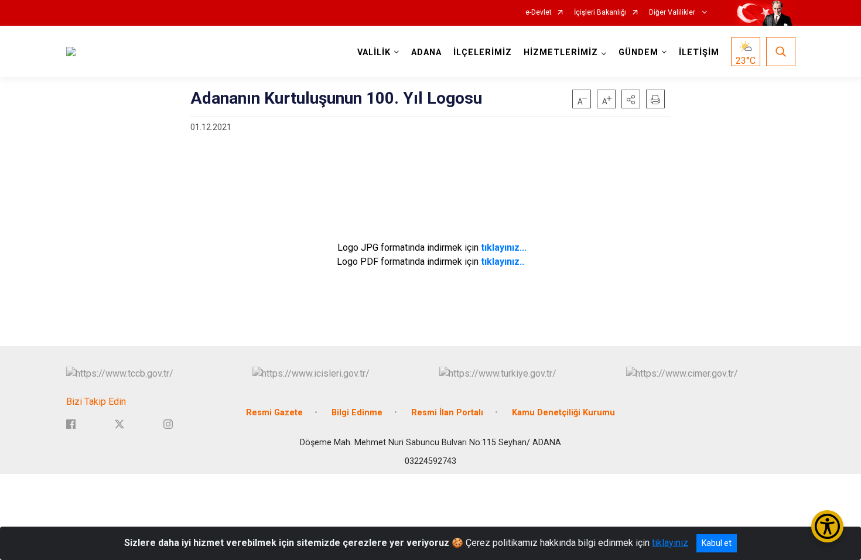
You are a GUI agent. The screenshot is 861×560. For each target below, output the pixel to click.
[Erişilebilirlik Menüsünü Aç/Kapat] (827, 526)
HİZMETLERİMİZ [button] (561, 52)
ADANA (426, 52)
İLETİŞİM (699, 52)
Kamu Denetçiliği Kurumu (563, 413)
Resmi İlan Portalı (447, 413)
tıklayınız (670, 542)
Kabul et (717, 543)
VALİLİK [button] (374, 52)
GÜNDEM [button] (638, 52)
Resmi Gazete (274, 413)
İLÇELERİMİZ (482, 52)
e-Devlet (538, 12)
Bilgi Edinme (357, 413)
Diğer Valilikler (673, 12)
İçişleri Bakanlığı (600, 12)
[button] (630, 99)
